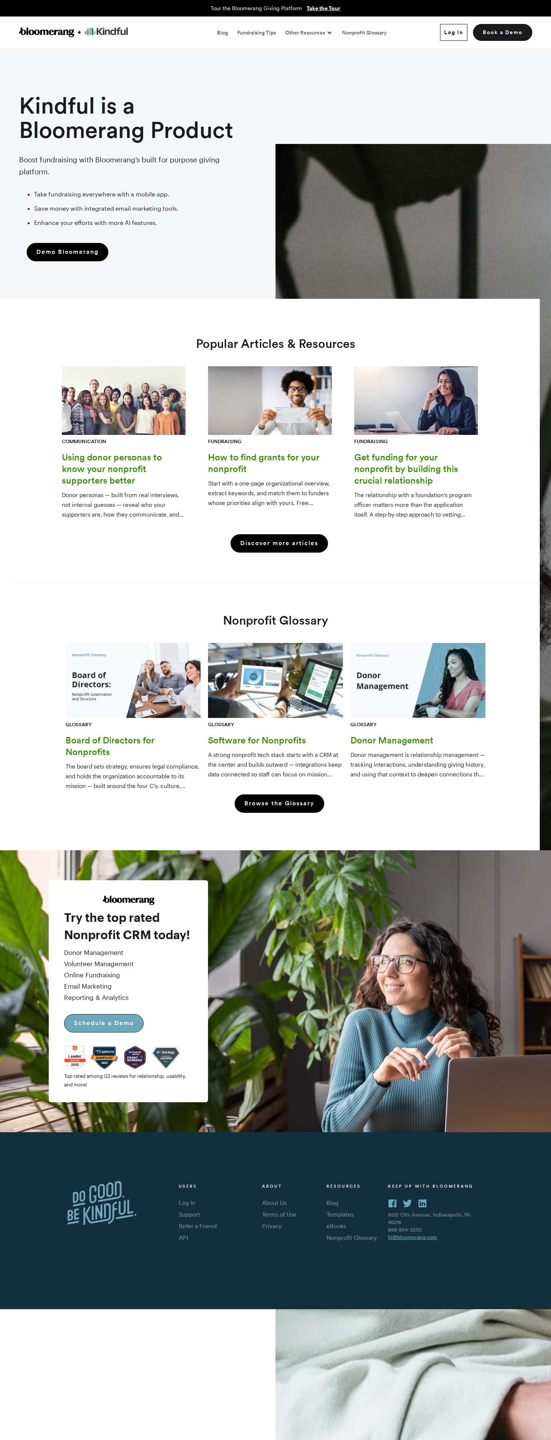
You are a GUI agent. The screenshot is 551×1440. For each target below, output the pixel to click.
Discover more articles (279, 543)
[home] (73, 32)
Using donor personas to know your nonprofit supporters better (112, 468)
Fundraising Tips (256, 32)
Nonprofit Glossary (364, 32)
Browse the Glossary (279, 803)
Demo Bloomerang (67, 252)
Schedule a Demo (104, 1023)
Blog (222, 32)
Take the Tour (323, 8)
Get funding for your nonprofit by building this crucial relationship (406, 468)
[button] (308, 32)
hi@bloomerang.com (412, 1237)
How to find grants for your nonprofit (263, 462)
